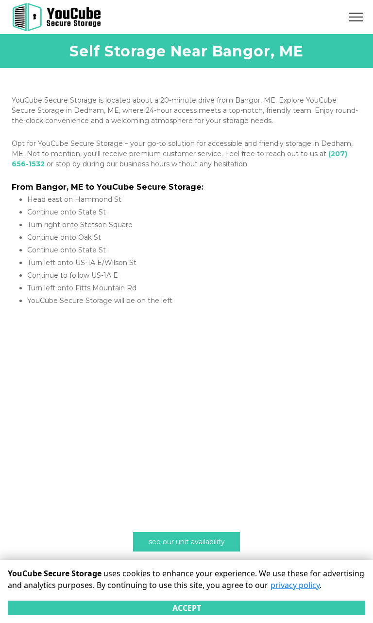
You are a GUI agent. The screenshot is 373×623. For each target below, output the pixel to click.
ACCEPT (186, 608)
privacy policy (295, 585)
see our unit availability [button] (187, 541)
